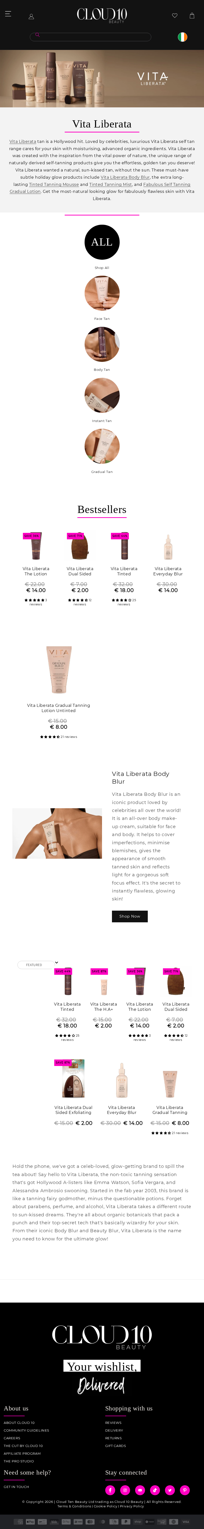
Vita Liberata (22, 141)
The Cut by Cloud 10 (23, 1445)
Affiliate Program (22, 1453)
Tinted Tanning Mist (110, 184)
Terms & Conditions (74, 1506)
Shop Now (129, 916)
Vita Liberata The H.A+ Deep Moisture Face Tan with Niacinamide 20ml (104, 1007)
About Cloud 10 (19, 1422)
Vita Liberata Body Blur (125, 177)
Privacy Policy (132, 1506)
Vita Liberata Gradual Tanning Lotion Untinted (58, 708)
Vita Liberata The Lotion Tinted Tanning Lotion (36, 571)
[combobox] (90, 37)
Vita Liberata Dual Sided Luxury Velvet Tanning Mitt (80, 571)
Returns (113, 1438)
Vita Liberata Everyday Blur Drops (168, 571)
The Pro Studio (19, 1461)
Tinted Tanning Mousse (54, 184)
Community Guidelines (26, 1430)
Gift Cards (115, 1445)
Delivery (114, 1430)
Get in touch (16, 1486)
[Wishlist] (175, 15)
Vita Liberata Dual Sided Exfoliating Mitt (73, 1110)
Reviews (113, 1422)
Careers (12, 1438)
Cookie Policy (105, 1506)
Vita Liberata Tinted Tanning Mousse (124, 571)
